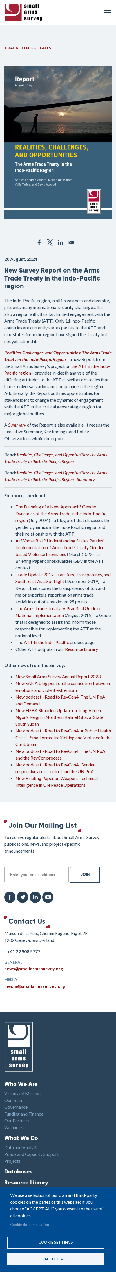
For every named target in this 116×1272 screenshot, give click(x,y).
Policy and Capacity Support (31, 1154)
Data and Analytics (22, 1147)
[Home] (52, 12)
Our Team (13, 1100)
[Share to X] (50, 242)
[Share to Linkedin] (60, 242)
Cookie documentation (29, 1224)
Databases (18, 1172)
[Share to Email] (71, 242)
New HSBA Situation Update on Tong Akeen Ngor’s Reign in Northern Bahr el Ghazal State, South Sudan (59, 717)
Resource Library (81, 649)
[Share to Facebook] (39, 242)
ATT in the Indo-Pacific (47, 642)
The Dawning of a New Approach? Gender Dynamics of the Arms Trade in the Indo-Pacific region (60, 513)
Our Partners (16, 1120)
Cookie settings (56, 1242)
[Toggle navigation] (107, 12)
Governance (16, 1107)
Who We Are (21, 1084)
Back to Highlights (29, 47)
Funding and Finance (23, 1113)
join (7, 864)
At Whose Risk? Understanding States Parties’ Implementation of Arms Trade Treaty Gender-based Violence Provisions (60, 547)
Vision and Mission (22, 1093)
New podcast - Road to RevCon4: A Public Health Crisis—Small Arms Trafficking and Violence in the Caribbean (63, 737)
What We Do (21, 1138)
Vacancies (14, 1127)
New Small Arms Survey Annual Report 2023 (58, 676)
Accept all (55, 1259)
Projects (12, 1161)
